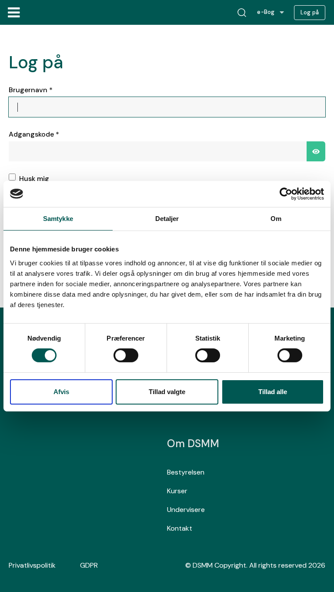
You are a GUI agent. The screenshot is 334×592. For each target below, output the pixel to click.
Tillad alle (272, 391)
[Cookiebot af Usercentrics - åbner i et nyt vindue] (286, 193)
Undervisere (186, 509)
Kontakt (179, 528)
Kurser (177, 490)
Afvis (61, 391)
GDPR (89, 565)
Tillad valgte (167, 391)
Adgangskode (34, 134)
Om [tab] (276, 218)
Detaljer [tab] (167, 218)
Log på (310, 12)
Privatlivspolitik (32, 565)
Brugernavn (31, 89)
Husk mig (34, 178)
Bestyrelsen (185, 472)
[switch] (126, 355)
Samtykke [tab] (58, 218)
